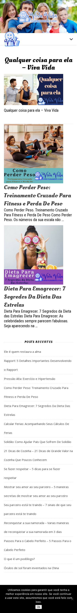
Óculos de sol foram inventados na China (31, 568)
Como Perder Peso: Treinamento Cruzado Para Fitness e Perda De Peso (37, 195)
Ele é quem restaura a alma (22, 352)
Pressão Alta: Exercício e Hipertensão (29, 379)
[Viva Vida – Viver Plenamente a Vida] (38, 16)
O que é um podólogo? (19, 559)
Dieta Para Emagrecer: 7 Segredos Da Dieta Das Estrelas (34, 297)
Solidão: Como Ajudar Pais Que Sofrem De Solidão (37, 442)
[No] (72, 599)
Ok (38, 606)
